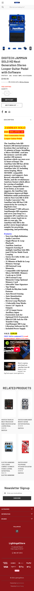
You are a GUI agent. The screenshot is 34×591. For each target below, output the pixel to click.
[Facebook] (2, 112)
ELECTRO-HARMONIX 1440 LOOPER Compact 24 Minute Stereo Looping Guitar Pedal (7, 467)
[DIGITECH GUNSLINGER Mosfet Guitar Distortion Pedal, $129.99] (25, 404)
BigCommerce (20, 583)
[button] (23, 82)
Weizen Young (20, 586)
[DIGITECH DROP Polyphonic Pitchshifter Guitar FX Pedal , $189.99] (25, 447)
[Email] (6, 112)
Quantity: (4, 89)
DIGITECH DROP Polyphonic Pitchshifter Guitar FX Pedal (25, 466)
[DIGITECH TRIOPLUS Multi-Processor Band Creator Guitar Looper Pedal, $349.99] (9, 404)
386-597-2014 (18, 553)
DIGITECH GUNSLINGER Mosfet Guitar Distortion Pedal (25, 422)
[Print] (9, 112)
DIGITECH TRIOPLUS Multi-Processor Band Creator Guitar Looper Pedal (8, 423)
